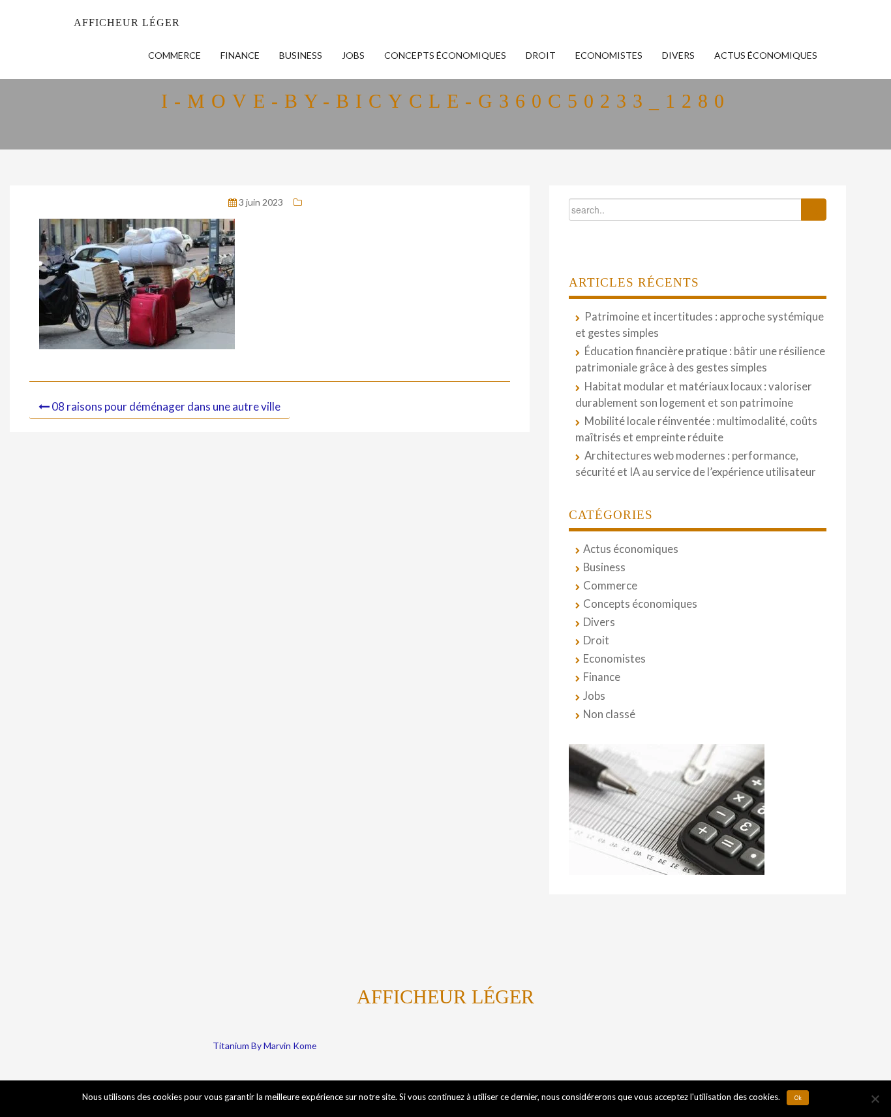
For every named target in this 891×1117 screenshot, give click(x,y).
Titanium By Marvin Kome (264, 1045)
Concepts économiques (445, 55)
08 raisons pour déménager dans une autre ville (166, 406)
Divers (678, 55)
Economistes (608, 55)
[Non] (874, 1098)
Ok (798, 1098)
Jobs (353, 55)
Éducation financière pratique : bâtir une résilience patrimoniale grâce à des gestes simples (700, 359)
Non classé (609, 714)
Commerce (174, 55)
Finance (240, 55)
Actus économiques (765, 55)
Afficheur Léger (127, 22)
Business (300, 55)
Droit (541, 55)
